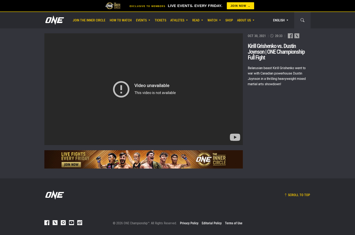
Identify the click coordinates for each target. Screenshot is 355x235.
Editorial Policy (212, 223)
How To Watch (121, 20)
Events (141, 20)
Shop (229, 20)
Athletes (177, 20)
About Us (244, 20)
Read (195, 20)
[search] (302, 20)
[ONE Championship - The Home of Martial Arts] (54, 20)
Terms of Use (233, 223)
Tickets (160, 20)
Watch (212, 20)
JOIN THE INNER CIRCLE (89, 20)
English (279, 20)
